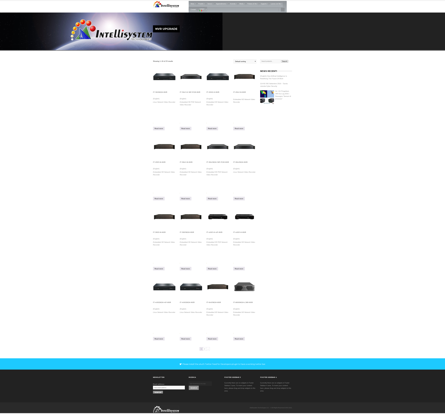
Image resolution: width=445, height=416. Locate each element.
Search (284, 61)
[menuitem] (192, 4)
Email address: (159, 384)
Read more (159, 128)
